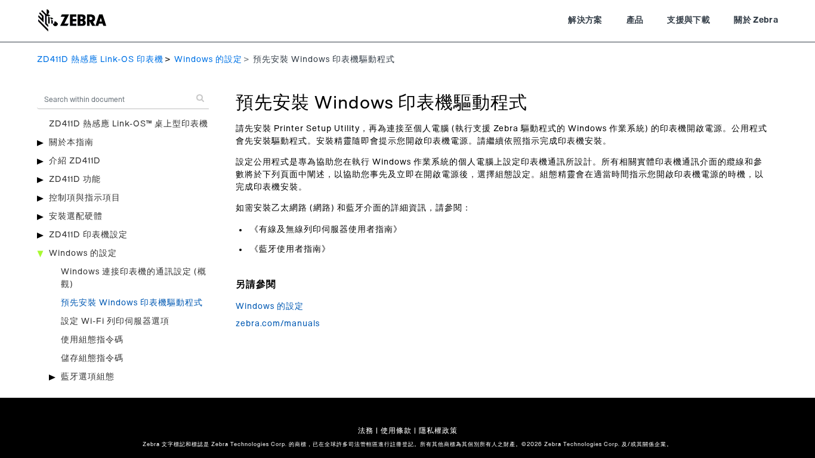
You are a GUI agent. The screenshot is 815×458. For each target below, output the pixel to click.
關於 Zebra (756, 20)
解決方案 (585, 20)
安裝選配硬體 (76, 216)
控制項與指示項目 (85, 198)
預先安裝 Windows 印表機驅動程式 (132, 303)
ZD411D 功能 (75, 179)
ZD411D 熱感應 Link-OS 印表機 (100, 59)
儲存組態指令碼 (92, 358)
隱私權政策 (438, 430)
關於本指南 (71, 142)
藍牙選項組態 (88, 377)
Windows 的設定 (208, 59)
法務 (365, 430)
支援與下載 (688, 20)
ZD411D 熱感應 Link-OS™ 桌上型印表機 (128, 124)
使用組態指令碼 (92, 340)
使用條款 (396, 430)
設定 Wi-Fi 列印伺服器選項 (115, 321)
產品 (635, 20)
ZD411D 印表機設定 (88, 235)
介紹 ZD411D (75, 161)
